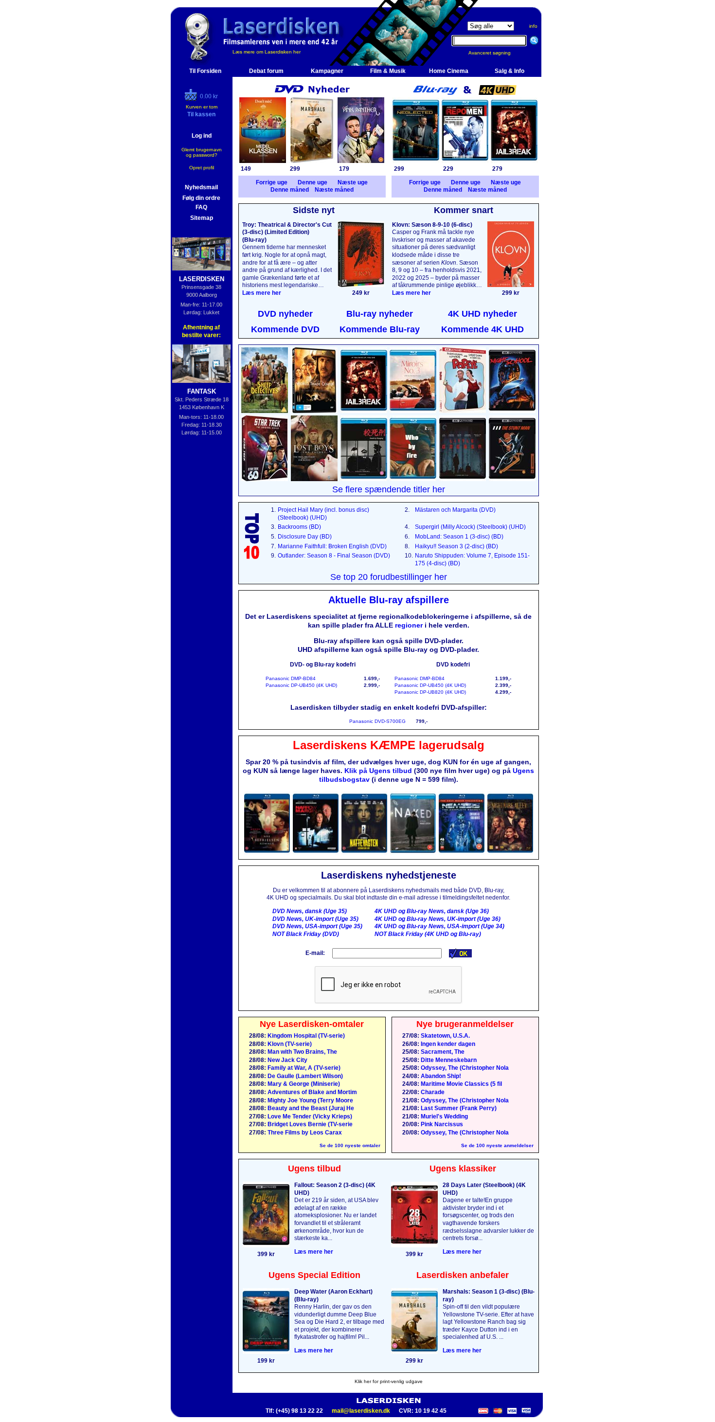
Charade (432, 1092)
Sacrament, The (442, 1051)
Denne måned (289, 189)
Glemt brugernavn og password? (201, 152)
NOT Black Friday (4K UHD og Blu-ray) (428, 934)
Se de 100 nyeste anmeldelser (497, 1145)
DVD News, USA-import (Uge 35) (317, 926)
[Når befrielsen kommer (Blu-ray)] (267, 853)
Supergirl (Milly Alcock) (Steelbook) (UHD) (470, 526)
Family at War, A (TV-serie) (303, 1067)
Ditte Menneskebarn (448, 1060)
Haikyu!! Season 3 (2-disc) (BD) (456, 546)
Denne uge (312, 182)
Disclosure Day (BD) (305, 536)
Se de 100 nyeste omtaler (350, 1145)
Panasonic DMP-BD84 (291, 678)
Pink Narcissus (441, 1124)
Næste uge (353, 182)
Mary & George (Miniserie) (303, 1083)
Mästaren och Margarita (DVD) (455, 509)
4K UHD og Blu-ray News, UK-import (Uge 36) (437, 919)
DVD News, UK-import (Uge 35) (315, 919)
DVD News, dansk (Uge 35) (309, 911)
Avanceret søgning (495, 52)
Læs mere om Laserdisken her (266, 51)
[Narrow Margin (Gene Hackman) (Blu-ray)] (316, 853)
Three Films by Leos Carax (304, 1132)
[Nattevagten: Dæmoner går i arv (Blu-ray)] (364, 853)
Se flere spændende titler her (388, 489)
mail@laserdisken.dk (361, 1410)
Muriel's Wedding (443, 1116)
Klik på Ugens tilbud (378, 770)
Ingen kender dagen (447, 1044)
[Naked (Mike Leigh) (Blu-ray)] (413, 853)
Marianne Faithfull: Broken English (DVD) (332, 546)
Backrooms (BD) (299, 526)
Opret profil (201, 167)
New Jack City (286, 1060)
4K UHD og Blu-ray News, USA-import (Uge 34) (439, 926)
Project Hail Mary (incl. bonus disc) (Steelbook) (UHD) (323, 513)
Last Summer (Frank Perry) (458, 1108)
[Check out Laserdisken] (192, 98)
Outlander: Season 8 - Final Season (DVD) (334, 555)
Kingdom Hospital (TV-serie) (305, 1035)
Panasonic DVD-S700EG (377, 721)
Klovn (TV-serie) (289, 1044)
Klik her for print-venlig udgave (389, 1381)
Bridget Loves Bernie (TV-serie (309, 1124)
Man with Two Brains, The (301, 1051)
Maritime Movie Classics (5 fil (460, 1083)
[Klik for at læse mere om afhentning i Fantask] (201, 363)
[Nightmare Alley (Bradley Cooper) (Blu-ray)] (510, 853)
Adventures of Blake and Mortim (311, 1092)
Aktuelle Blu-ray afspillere (388, 599)
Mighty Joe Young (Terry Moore (309, 1100)
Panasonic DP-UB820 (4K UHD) (430, 692)
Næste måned (334, 189)
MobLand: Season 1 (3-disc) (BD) (459, 536)
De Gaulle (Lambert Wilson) (304, 1076)
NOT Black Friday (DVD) (305, 934)
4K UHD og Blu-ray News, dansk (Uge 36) (432, 911)
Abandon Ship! (440, 1076)
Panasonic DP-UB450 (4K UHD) (301, 685)
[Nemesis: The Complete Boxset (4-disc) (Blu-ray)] (461, 853)
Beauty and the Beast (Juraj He (310, 1108)
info (533, 26)
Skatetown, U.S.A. (444, 1035)
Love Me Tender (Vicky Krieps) (309, 1116)
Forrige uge (271, 182)
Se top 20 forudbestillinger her (388, 577)
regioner (409, 625)
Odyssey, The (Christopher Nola (464, 1067)
